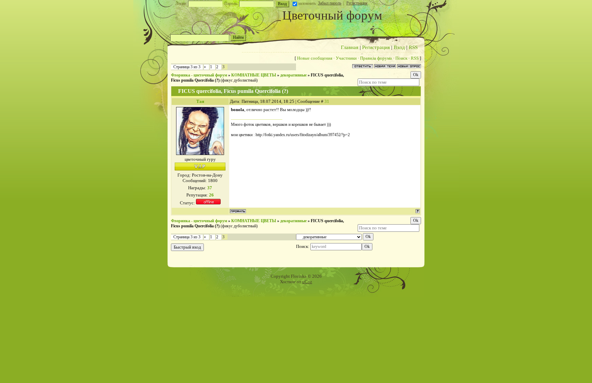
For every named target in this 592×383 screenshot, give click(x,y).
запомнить (307, 3)
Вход (399, 47)
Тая (200, 101)
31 (326, 101)
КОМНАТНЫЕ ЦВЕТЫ (253, 75)
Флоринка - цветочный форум (199, 75)
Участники (346, 58)
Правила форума (376, 58)
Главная (349, 47)
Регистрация (357, 3)
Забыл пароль (329, 3)
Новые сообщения (314, 58)
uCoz (307, 281)
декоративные (293, 75)
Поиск (401, 58)
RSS (413, 47)
